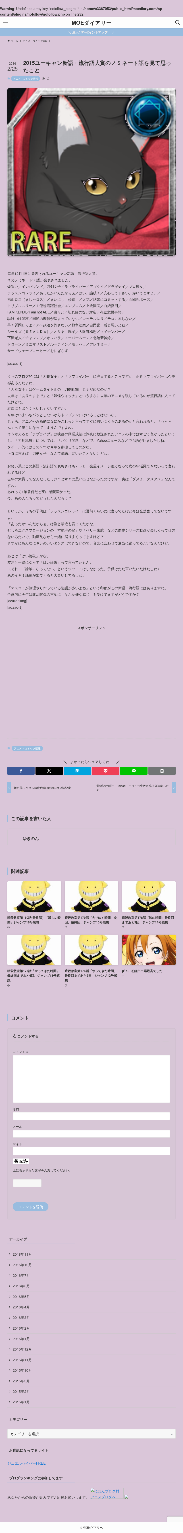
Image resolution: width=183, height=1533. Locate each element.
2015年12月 (22, 1349)
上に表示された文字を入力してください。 (42, 1170)
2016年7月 (21, 1275)
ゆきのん (31, 838)
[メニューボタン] (5, 22)
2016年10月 (22, 1264)
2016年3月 (21, 1317)
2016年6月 (21, 1285)
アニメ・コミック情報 (25, 78)
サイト (17, 1143)
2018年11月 (22, 1254)
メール (17, 1126)
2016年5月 (21, 1296)
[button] (21, 771)
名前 (16, 1109)
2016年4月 (21, 1307)
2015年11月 (22, 1359)
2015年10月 (22, 1370)
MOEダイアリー (92, 22)
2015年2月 (21, 1391)
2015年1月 (21, 1401)
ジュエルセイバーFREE (26, 1463)
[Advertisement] (91, 680)
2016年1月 (21, 1338)
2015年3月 (21, 1381)
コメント (20, 1051)
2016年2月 (21, 1328)
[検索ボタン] (177, 22)
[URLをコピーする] (162, 771)
